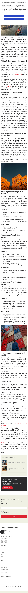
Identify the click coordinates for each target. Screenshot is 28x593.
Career (2, 552)
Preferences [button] (10, 12)
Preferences (14, 22)
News (2, 554)
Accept (14, 16)
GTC (2, 564)
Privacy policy (4, 567)
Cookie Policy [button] (6, 10)
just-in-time (18, 74)
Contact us (4, 443)
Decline (14, 19)
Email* (2, 506)
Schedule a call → (7, 487)
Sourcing (12, 457)
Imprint (2, 562)
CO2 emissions (8, 86)
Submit (14, 516)
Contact (2, 547)
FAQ (2, 556)
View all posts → (6, 473)
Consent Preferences (5, 572)
